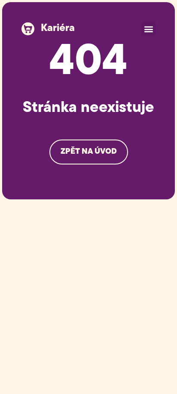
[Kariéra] (27, 28)
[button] (148, 29)
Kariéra (58, 28)
